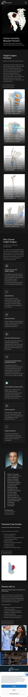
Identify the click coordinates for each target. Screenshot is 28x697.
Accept (14, 686)
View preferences (14, 693)
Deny (14, 690)
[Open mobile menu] (25, 2)
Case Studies (6, 552)
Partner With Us (7, 622)
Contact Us (6, 662)
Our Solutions (8, 86)
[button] (26, 673)
